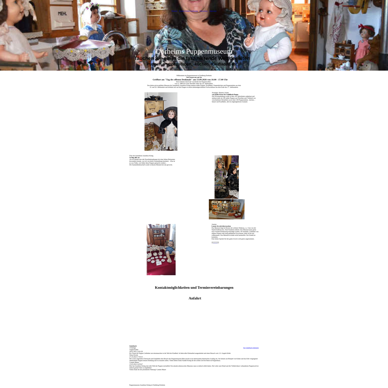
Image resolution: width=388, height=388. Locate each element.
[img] (194, 35)
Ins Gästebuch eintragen (251, 348)
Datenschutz (204, 11)
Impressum (213, 11)
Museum (174, 11)
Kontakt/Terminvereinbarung (188, 11)
